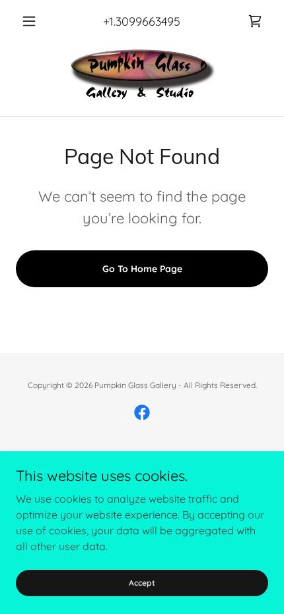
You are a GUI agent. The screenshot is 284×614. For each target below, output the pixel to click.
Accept (142, 583)
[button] (34, 21)
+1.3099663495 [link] (141, 21)
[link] (255, 21)
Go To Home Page (142, 269)
